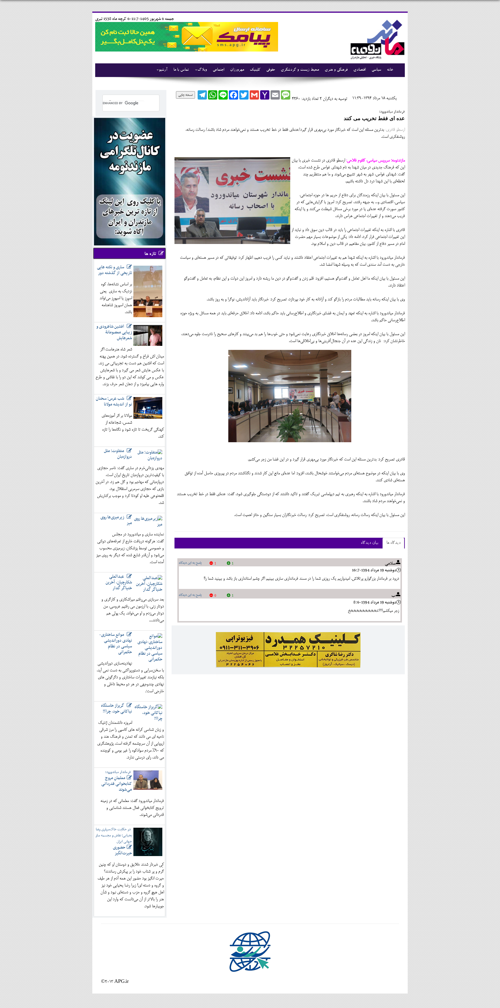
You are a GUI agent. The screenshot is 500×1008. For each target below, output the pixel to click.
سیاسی (376, 70)
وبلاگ (202, 70)
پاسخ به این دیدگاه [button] (190, 563)
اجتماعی (218, 70)
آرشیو (163, 70)
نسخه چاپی (185, 95)
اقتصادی (359, 70)
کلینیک (255, 70)
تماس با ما (181, 70)
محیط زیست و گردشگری (300, 70)
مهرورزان (237, 70)
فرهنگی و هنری (336, 70)
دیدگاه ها (393, 543)
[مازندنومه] (376, 38)
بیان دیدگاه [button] (369, 543)
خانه (390, 70)
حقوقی (270, 70)
